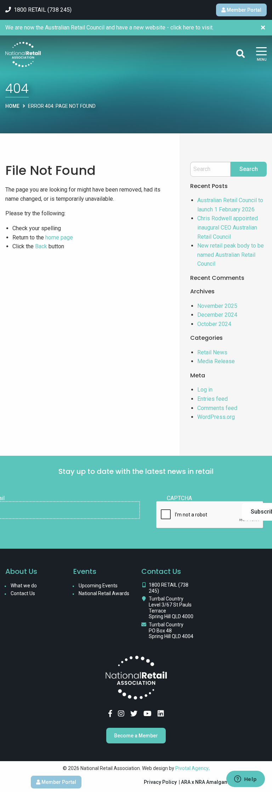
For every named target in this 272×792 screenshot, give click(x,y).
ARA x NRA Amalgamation (210, 782)
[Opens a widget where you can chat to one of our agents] (245, 779)
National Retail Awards (104, 593)
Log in (204, 389)
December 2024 (217, 314)
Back (41, 246)
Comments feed (217, 408)
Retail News (212, 352)
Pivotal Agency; (192, 768)
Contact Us (23, 593)
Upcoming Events (98, 585)
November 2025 (217, 306)
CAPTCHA (179, 498)
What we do (24, 585)
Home (12, 106)
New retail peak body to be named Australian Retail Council (230, 254)
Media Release (216, 361)
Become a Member (136, 735)
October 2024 (214, 324)
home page (59, 237)
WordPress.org (216, 417)
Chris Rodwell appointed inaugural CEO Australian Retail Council (227, 227)
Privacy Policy (160, 782)
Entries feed (212, 398)
